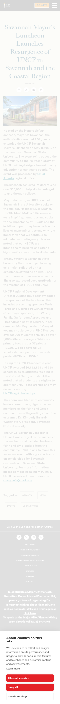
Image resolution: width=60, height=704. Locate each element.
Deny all (13, 687)
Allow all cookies (18, 678)
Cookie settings (17, 696)
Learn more (13, 668)
